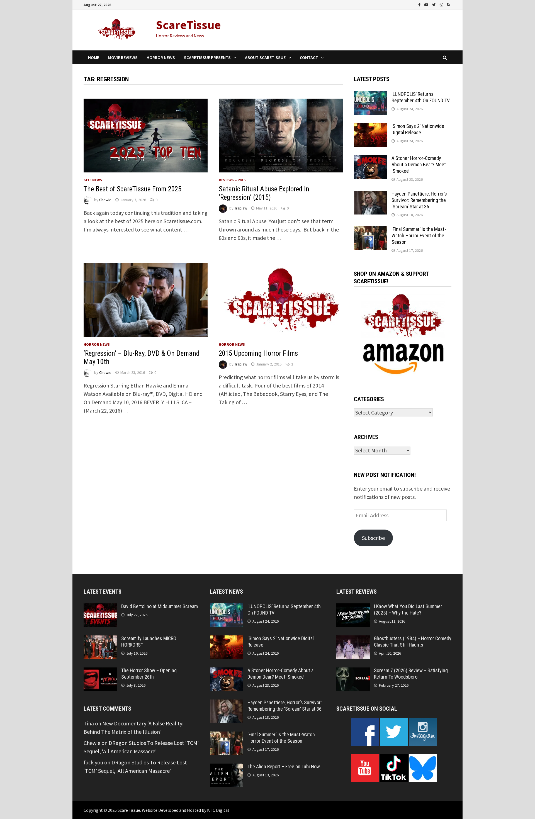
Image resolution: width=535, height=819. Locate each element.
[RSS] (448, 4)
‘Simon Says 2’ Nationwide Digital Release (417, 129)
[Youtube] (427, 4)
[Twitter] (434, 4)
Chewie (105, 199)
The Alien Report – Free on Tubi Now (283, 766)
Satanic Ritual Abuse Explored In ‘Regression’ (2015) (264, 193)
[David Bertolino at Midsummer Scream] (100, 607)
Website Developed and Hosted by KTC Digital (185, 810)
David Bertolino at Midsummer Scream (159, 606)
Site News (93, 179)
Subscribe (373, 537)
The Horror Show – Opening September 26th (149, 673)
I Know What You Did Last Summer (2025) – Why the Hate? (408, 609)
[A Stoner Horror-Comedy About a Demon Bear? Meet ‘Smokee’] (370, 159)
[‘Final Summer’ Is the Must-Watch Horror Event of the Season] (370, 230)
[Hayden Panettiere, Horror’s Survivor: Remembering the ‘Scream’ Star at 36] (370, 194)
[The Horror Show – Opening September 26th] (100, 671)
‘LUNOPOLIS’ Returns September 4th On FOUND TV (420, 97)
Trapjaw (240, 208)
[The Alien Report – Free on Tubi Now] (226, 767)
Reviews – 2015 (232, 179)
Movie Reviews (123, 57)
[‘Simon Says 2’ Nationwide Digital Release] (370, 127)
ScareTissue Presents (207, 57)
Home (93, 57)
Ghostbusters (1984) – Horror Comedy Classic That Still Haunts (412, 641)
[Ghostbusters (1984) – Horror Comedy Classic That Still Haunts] (353, 639)
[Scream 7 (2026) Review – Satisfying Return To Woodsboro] (353, 671)
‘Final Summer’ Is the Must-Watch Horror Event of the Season (418, 235)
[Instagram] (442, 4)
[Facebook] (420, 4)
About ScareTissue (265, 57)
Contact (309, 57)
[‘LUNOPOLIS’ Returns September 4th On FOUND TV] (370, 95)
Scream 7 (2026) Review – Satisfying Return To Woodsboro (411, 673)
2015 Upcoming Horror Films (258, 353)
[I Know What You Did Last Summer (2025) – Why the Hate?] (353, 607)
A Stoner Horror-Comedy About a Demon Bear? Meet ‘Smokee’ (418, 164)
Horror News (161, 57)
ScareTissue (188, 24)
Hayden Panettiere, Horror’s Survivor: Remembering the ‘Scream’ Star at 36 (419, 200)
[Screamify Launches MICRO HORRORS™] (100, 639)
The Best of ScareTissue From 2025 (132, 189)
